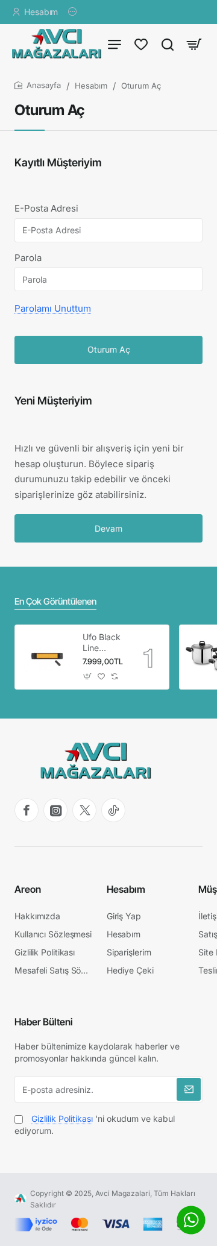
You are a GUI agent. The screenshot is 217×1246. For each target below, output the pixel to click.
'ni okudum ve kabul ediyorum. (94, 1124)
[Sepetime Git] (194, 43)
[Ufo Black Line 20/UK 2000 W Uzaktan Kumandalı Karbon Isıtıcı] (47, 657)
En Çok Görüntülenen (55, 601)
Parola (28, 257)
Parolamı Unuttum (52, 308)
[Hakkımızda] (74, 12)
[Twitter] (84, 810)
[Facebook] (26, 810)
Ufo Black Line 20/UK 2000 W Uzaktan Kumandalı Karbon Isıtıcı (103, 643)
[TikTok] (113, 810)
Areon (27, 889)
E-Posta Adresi (46, 208)
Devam (108, 528)
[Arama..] (167, 43)
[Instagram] (55, 810)
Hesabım (91, 85)
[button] (87, 676)
